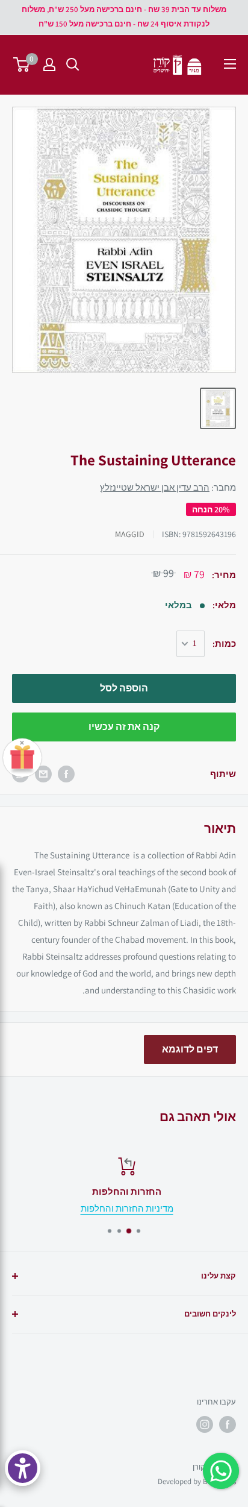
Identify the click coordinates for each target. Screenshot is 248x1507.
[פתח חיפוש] (72, 64)
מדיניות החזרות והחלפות (124, 1208)
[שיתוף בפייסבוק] (66, 774)
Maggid (129, 534)
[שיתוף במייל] (43, 774)
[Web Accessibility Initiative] (22, 1468)
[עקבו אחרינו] (227, 1424)
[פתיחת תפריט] (230, 64)
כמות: (224, 643)
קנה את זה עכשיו (124, 726)
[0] (21, 64)
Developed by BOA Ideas (197, 1481)
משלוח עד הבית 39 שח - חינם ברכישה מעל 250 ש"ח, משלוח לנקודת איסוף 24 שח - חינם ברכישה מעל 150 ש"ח (124, 16)
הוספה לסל (124, 688)
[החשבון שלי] (49, 64)
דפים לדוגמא (190, 1049)
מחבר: (168, 487)
